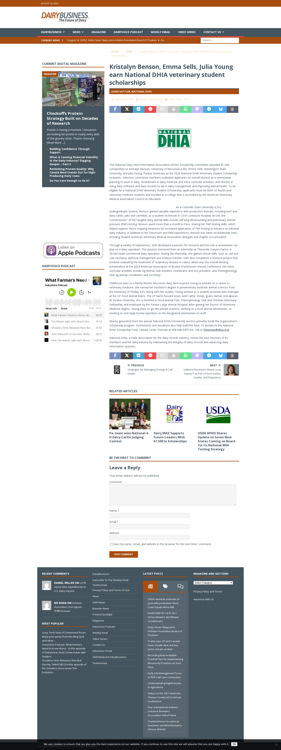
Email (113, 522)
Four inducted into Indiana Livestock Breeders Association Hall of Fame (163, 711)
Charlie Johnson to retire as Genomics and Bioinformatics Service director (165, 725)
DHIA (171, 99)
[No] (276, 745)
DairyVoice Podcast (128, 32)
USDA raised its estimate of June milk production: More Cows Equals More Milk (163, 603)
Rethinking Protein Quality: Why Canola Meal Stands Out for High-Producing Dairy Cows (73, 172)
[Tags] (165, 586)
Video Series (187, 32)
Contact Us (212, 32)
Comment (115, 482)
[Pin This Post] (150, 109)
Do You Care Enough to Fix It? (70, 180)
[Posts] (150, 586)
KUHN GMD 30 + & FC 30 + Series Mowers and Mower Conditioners (163, 617)
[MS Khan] (46, 608)
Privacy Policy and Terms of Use (111, 590)
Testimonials (100, 585)
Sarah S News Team (150, 99)
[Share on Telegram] (209, 109)
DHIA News (99, 602)
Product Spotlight (102, 614)
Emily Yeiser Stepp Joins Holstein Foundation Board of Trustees (165, 631)
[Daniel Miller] (46, 588)
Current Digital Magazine (64, 64)
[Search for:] (220, 40)
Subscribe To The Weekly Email (110, 580)
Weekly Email (160, 32)
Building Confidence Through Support (70, 150)
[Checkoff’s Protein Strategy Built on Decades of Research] (73, 104)
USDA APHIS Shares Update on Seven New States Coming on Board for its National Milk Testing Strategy (216, 441)
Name (113, 510)
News (76, 32)
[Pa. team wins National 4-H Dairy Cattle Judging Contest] (129, 414)
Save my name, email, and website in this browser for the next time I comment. (162, 544)
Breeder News (101, 608)
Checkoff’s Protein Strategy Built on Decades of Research (72, 118)
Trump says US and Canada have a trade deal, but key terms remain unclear (164, 645)
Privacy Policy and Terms (207, 591)
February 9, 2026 (124, 99)
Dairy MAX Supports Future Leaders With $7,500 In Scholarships (170, 437)
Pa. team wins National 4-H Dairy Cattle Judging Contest (129, 437)
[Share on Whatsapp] (185, 109)
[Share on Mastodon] (197, 109)
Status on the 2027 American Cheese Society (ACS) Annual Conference (164, 697)
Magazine (99, 32)
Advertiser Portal (102, 651)
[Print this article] (174, 109)
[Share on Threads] (232, 109)
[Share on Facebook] (115, 109)
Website (114, 533)
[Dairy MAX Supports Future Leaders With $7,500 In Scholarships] (174, 414)
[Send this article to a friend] (162, 109)
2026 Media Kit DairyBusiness (110, 657)
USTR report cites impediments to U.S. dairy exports (70, 587)
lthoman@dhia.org (216, 330)
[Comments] (180, 586)
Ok (234, 744)
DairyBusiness (51, 32)
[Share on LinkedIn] (139, 109)
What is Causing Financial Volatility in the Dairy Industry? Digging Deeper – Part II (74, 160)
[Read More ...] (56, 142)
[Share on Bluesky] (221, 109)
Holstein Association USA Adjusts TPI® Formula (68, 607)
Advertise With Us (203, 599)
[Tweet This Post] (127, 109)
